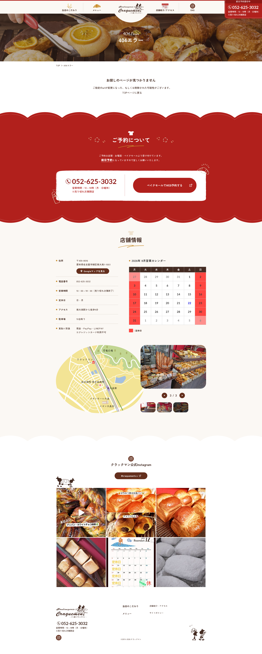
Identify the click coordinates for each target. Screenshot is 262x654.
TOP (58, 65)
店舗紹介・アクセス (159, 605)
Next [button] (182, 395)
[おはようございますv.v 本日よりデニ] (81, 512)
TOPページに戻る (132, 92)
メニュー (127, 613)
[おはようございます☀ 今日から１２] (131, 562)
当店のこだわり (131, 606)
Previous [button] (164, 395)
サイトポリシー (157, 612)
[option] (173, 367)
